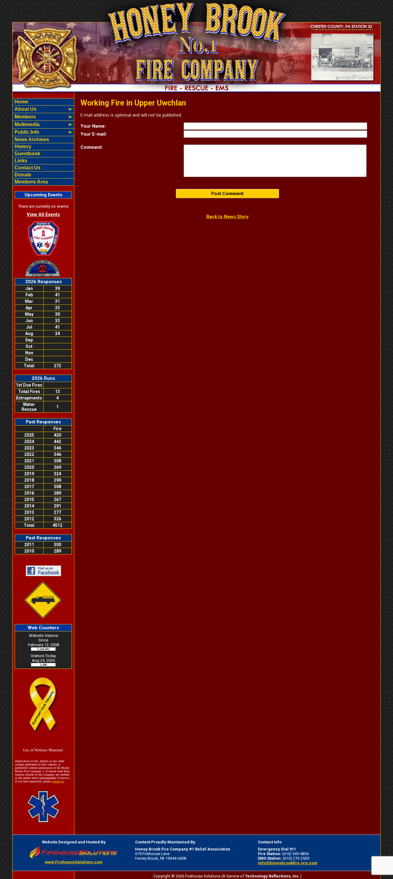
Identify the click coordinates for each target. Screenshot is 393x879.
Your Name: (93, 126)
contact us (58, 781)
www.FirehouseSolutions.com (74, 862)
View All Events (43, 214)
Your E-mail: (93, 134)
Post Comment (227, 193)
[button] (40, 109)
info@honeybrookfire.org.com (287, 863)
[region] (43, 141)
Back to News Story (227, 216)
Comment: (91, 147)
